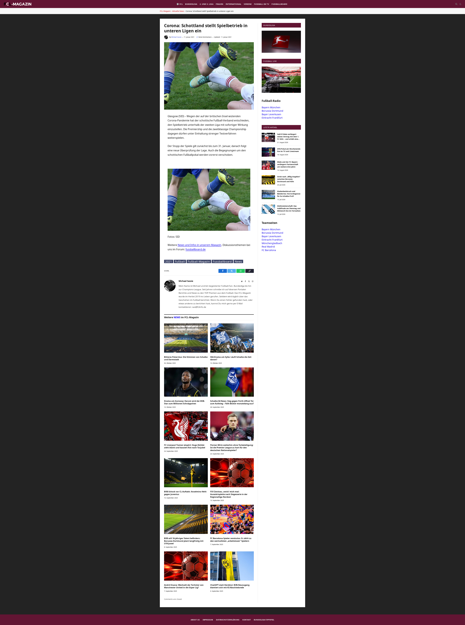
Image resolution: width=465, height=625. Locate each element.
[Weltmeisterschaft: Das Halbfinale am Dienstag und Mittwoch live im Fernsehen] (268, 209)
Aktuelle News (178, 11)
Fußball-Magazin (199, 261)
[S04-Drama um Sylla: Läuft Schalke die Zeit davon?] (232, 338)
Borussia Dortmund (272, 110)
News (238, 261)
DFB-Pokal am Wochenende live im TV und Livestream (288, 150)
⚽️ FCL (180, 4)
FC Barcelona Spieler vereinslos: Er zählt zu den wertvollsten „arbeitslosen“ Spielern (230, 539)
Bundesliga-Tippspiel (264, 620)
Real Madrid (268, 246)
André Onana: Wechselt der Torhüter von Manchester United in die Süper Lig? (184, 586)
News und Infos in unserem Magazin (199, 245)
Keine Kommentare (205, 37)
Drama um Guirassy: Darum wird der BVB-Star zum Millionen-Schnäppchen (184, 402)
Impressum (208, 620)
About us (195, 620)
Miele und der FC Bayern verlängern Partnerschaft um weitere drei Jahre (287, 164)
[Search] (456, 4)
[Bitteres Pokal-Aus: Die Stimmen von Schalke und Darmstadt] (186, 338)
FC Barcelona (269, 250)
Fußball (180, 261)
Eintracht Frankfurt (272, 117)
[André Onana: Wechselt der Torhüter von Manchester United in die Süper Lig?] (186, 565)
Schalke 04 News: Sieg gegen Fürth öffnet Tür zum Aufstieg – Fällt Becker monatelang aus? (232, 402)
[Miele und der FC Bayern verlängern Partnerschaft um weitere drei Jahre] (268, 165)
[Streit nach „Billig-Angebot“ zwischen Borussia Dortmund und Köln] (268, 179)
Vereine (248, 4)
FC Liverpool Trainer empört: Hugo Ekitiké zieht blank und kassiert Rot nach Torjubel (184, 446)
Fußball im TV (261, 4)
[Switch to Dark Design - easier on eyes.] (460, 4)
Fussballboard (279, 4)
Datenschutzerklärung (227, 620)
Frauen (219, 4)
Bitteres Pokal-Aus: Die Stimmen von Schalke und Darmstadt (186, 358)
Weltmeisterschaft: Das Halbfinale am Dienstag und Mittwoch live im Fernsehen (289, 208)
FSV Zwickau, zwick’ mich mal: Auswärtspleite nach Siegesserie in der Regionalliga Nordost (228, 494)
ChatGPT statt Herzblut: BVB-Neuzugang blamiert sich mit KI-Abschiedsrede (229, 586)
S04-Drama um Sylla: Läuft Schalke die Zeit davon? (230, 358)
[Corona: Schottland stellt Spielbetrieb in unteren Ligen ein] (209, 109)
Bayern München (271, 107)
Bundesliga (191, 4)
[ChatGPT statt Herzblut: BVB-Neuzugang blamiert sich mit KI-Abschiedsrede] (232, 565)
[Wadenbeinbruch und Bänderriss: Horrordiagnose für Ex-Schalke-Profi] (268, 194)
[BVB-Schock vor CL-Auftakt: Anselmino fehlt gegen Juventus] (186, 472)
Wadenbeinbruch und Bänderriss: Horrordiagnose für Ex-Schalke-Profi (288, 193)
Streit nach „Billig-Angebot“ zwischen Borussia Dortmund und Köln (288, 179)
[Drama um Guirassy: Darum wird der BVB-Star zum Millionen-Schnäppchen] (186, 382)
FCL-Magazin (165, 11)
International (233, 4)
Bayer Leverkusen (271, 114)
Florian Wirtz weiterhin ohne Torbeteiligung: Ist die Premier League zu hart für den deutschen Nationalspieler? (231, 448)
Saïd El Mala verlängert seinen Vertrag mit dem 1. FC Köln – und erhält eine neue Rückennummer (288, 136)
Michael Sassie (176, 37)
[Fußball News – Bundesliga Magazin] (17, 4)
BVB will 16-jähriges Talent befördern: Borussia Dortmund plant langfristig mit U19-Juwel (183, 541)
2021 (168, 261)
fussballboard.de (196, 249)
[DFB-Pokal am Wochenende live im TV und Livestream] (268, 152)
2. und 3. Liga (206, 4)
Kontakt (246, 620)
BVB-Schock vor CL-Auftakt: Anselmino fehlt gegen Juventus (185, 493)
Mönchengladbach (272, 243)
